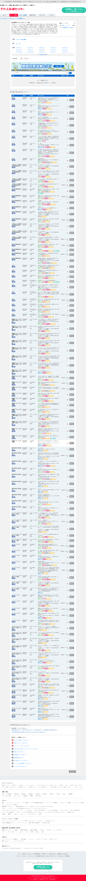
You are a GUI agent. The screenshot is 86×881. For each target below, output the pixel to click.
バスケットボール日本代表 (7, 812)
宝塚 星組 (30, 793)
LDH (66, 785)
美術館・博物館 (33, 830)
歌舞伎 (31, 795)
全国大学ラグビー (71, 812)
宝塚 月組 (16, 793)
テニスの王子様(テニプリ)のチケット (22, 740)
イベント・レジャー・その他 (10, 818)
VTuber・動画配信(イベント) (8, 822)
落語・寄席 (38, 795)
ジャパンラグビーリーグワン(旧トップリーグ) (54, 812)
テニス (21, 810)
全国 (13, 43)
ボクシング (23, 814)
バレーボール (29, 810)
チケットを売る (23, 15)
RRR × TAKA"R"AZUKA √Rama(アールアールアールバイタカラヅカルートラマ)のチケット (28, 732)
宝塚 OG (51, 793)
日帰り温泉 (23, 839)
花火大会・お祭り (46, 822)
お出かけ (4, 837)
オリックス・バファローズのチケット (22, 745)
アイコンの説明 (15, 72)
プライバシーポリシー (21, 856)
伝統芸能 (25, 795)
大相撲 (3, 814)
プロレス (16, 814)
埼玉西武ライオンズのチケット (20, 754)
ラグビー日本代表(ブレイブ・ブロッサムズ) (32, 812)
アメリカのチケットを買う (7, 848)
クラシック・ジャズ (78, 787)
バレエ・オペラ (17, 795)
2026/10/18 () (30, 47)
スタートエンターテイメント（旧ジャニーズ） (47, 785)
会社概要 (59, 853)
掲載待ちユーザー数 (65, 25)
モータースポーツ (32, 814)
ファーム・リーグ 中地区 (65, 802)
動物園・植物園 (23, 830)
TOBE (61, 785)
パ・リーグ (17, 802)
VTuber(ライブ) (32, 787)
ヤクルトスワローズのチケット (20, 766)
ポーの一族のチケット (38, 729)
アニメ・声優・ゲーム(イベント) (28, 820)
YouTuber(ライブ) (22, 787)
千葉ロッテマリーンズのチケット (21, 743)
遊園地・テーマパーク (6, 830)
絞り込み (26, 58)
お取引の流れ (52, 853)
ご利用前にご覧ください (73, 10)
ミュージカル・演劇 (6, 795)
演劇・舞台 (5, 791)
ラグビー (18, 812)
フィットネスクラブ (57, 830)
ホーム (4, 15)
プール (3, 831)
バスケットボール (64, 810)
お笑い (64, 793)
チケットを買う (14, 15)
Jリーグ (10, 808)
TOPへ (73, 771)
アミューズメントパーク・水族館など (10, 839)
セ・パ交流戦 (25, 802)
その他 (42, 831)
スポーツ (4, 800)
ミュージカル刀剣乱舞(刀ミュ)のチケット (23, 763)
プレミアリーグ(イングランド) (39, 808)
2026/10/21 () (53, 47)
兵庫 (19, 43)
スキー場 (48, 830)
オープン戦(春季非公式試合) (37, 802)
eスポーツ (40, 820)
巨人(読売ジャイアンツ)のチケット (21, 760)
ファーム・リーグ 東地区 (51, 802)
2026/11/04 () (65, 52)
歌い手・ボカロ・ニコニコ (76, 785)
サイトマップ (31, 856)
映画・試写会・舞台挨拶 (34, 822)
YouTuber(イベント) (49, 820)
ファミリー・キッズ (21, 822)
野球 (3, 802)
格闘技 (9, 814)
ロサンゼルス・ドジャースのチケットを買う (33, 848)
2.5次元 (58, 793)
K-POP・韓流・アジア (55, 787)
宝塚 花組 (9, 793)
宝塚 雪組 (23, 793)
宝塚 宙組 (37, 793)
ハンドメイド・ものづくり (18, 841)
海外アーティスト (67, 787)
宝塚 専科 (45, 793)
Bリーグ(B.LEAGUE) (75, 810)
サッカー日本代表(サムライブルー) (22, 808)
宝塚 (3, 793)
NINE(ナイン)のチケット (27, 729)
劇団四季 (70, 793)
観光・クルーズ (53, 839)
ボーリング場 (11, 831)
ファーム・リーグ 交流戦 (11, 804)
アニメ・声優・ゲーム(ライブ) (8, 787)
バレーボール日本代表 (52, 810)
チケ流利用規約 (36, 853)
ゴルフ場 (42, 830)
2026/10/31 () (42, 52)
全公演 (13, 39)
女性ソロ (21, 785)
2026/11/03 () (53, 52)
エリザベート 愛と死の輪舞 (21, 39)
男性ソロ (14, 785)
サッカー (4, 808)
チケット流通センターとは (24, 853)
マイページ (42, 15)
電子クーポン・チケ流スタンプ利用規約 (60, 856)
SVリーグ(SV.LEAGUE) (40, 810)
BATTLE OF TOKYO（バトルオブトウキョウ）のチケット (26, 748)
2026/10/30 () (30, 52)
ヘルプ (51, 15)
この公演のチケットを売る (67, 27)
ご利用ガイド (44, 853)
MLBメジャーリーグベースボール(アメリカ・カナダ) (41, 806)
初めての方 (32, 15)
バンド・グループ (30, 785)
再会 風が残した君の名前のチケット (50, 729)
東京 (17, 43)
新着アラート (48, 82)
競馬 (40, 814)
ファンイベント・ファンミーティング (10, 820)
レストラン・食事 (29, 831)
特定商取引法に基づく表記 (42, 856)
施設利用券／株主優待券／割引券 (11, 828)
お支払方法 (65, 853)
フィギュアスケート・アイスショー (9, 810)
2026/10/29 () (19, 52)
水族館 (16, 830)
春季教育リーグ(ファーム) (7, 806)
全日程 (13, 47)
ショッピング (19, 831)
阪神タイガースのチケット (19, 751)
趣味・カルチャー (6, 841)
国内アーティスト (6, 785)
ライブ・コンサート (7, 783)
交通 (37, 831)
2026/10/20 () (42, 47)
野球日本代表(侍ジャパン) (21, 806)
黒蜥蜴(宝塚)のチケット (16, 729)
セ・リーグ (9, 802)
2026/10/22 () (65, 47)
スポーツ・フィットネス (42, 839)
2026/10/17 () (19, 47)
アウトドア (31, 839)
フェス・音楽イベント (43, 787)
